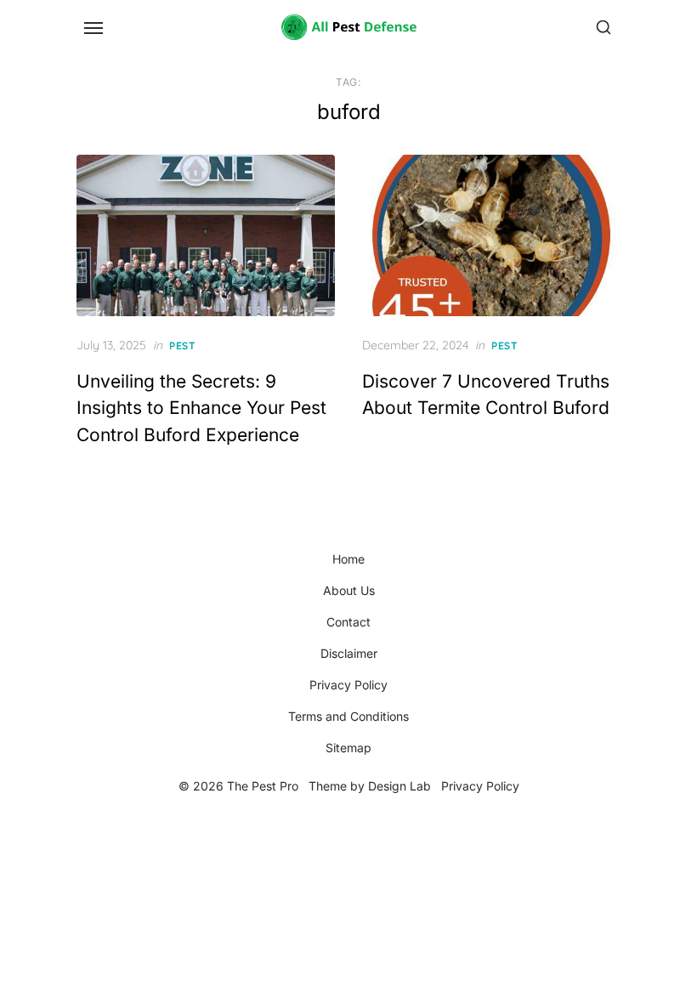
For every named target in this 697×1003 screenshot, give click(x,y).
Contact (348, 622)
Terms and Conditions (348, 716)
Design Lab (399, 786)
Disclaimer (348, 653)
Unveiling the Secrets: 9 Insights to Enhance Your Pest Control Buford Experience (201, 408)
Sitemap (348, 747)
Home (348, 559)
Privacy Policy (348, 684)
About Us (349, 590)
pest (182, 345)
